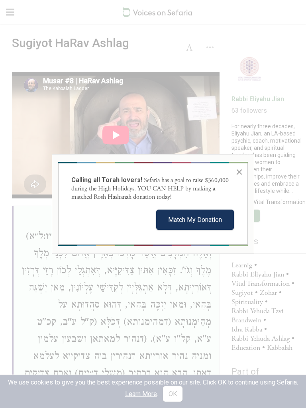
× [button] (239, 171)
